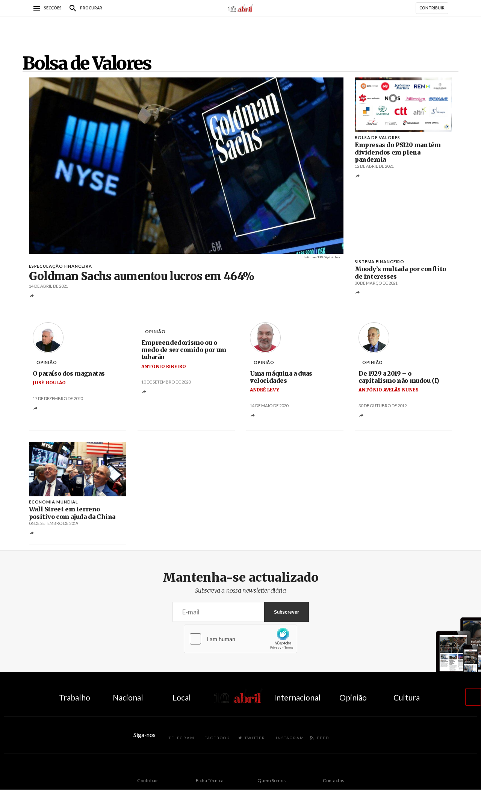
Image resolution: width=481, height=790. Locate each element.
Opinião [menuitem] (353, 697)
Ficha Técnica (210, 780)
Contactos (333, 780)
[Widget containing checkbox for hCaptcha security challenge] (240, 639)
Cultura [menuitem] (406, 697)
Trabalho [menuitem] (74, 697)
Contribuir (147, 780)
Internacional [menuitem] (297, 697)
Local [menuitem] (181, 697)
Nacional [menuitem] (128, 697)
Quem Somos (271, 780)
